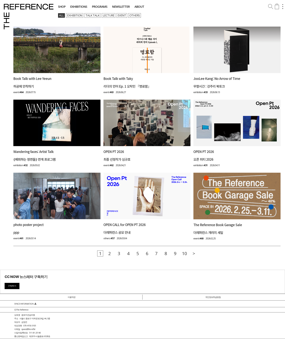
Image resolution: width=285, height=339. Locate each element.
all (61, 15)
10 (184, 253)
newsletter (121, 7)
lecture (108, 15)
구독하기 (12, 286)
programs (99, 7)
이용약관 (71, 297)
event (122, 15)
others (134, 15)
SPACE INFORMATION (24, 303)
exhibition (74, 15)
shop (61, 7)
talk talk (92, 15)
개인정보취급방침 (213, 297)
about (139, 7)
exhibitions (78, 7)
